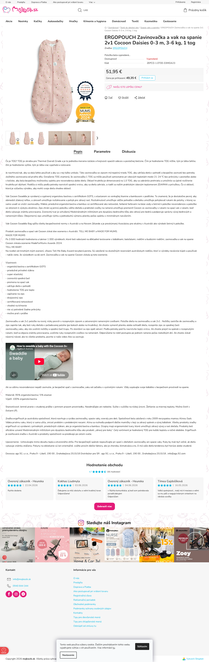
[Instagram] (16, 594)
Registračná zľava (82, 595)
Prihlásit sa (147, 77)
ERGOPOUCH (120, 48)
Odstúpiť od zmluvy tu (84, 626)
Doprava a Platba (39, 2)
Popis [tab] (78, 151)
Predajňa (21, 2)
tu (114, 647)
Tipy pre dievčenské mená (86, 617)
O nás (8, 2)
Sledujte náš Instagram (108, 523)
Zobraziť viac (104, 506)
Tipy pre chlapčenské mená (87, 621)
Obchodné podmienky (84, 604)
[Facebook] (9, 594)
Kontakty (78, 612)
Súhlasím (142, 646)
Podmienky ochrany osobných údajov (92, 608)
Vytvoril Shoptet (195, 658)
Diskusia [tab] (128, 151)
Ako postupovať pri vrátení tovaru (68, 2)
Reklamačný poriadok (84, 600)
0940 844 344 (20, 585)
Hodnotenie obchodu (104, 465)
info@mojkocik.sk (22, 579)
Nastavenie (68, 655)
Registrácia (196, 2)
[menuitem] (9, 21)
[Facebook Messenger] (23, 594)
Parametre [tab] (102, 151)
